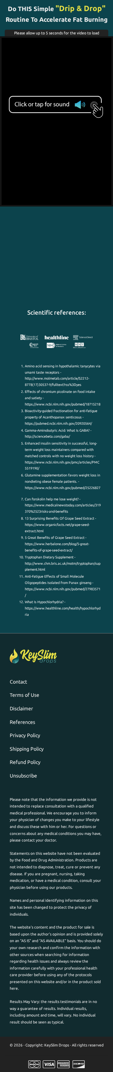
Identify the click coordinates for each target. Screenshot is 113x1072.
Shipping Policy (27, 749)
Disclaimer (21, 708)
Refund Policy (25, 762)
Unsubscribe (23, 775)
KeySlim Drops (56, 1045)
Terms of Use (24, 695)
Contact (18, 682)
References (22, 722)
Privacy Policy (25, 735)
